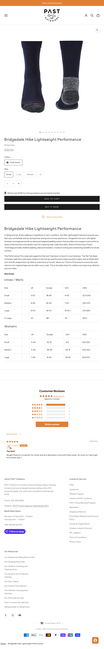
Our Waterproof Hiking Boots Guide (19, 557)
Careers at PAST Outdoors (80, 498)
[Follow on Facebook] (5, 615)
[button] (37, 405)
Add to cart (52, 199)
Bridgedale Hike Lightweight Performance (25, 643)
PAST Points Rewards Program (82, 503)
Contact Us (74, 489)
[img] (12, 441)
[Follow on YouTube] (19, 615)
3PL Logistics (75, 532)
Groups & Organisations (79, 524)
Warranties (74, 507)
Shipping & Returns (77, 512)
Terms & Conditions (77, 537)
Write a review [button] (52, 424)
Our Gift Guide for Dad (14, 598)
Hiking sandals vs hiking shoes (17, 607)
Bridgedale (9, 145)
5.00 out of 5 (59, 396)
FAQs (71, 485)
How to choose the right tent (16, 602)
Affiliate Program (76, 494)
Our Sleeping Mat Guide (14, 562)
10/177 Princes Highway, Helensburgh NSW (30, 506)
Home (3, 643)
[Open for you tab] (95, 640)
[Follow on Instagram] (12, 615)
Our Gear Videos (11, 581)
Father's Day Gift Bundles (52, 3)
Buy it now (52, 207)
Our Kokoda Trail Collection (15, 586)
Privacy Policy (75, 542)
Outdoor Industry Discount (80, 528)
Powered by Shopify (61, 629)
